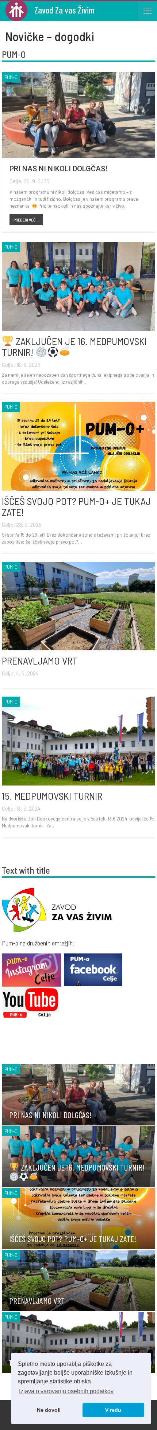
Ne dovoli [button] (49, 1410)
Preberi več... (26, 219)
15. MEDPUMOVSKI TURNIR (52, 796)
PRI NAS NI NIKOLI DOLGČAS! (58, 168)
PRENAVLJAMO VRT (39, 660)
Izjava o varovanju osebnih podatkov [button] (66, 1391)
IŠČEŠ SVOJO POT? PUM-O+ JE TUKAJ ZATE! (76, 506)
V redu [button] (113, 1410)
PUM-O (11, 77)
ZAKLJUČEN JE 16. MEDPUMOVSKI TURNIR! (74, 346)
